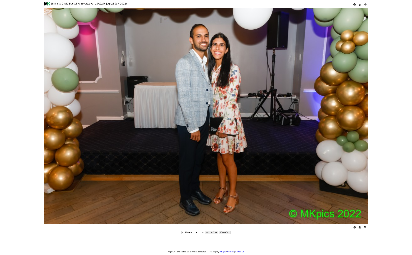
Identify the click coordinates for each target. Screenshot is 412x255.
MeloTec (230, 252)
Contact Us (239, 252)
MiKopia (223, 252)
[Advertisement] (206, 242)
